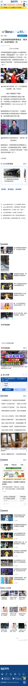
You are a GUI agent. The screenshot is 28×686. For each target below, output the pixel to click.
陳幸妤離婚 (19, 5)
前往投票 (20, 389)
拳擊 (7, 52)
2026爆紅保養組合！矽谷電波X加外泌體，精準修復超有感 (13, 630)
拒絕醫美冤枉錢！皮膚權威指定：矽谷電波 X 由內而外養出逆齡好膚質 (4, 614)
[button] (21, 1)
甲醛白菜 (14, 465)
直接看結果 (8, 389)
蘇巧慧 (6, 383)
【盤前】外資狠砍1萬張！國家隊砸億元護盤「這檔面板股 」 (22, 630)
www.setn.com (15, 682)
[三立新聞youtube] (2, 674)
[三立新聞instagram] (10, 674)
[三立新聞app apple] (6, 678)
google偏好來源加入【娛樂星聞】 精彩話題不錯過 (15, 207)
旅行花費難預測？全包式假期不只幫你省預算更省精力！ (14, 449)
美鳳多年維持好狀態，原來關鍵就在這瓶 (13, 598)
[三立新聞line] (15, 674)
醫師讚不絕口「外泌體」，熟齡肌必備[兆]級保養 (22, 614)
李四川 (6, 385)
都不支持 (6, 387)
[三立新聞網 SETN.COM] (1, 4)
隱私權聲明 (3, 682)
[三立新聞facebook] (6, 674)
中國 (22, 465)
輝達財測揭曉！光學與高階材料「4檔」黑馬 (4, 630)
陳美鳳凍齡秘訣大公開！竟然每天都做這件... (14, 215)
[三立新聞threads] (23, 674)
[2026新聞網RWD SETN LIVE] (2, 1)
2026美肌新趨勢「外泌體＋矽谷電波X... (13, 212)
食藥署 (6, 465)
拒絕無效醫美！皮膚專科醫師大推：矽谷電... (14, 218)
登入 (26, 1)
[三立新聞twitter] (19, 674)
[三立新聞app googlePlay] (17, 678)
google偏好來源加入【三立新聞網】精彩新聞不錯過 (14, 204)
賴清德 (11, 55)
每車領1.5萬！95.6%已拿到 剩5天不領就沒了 (13, 614)
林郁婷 (14, 52)
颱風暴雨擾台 (11, 5)
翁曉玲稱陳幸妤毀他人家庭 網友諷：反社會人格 (22, 598)
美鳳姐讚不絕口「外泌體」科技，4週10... (13, 209)
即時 (5, 5)
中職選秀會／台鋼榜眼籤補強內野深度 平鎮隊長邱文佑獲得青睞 (4, 598)
